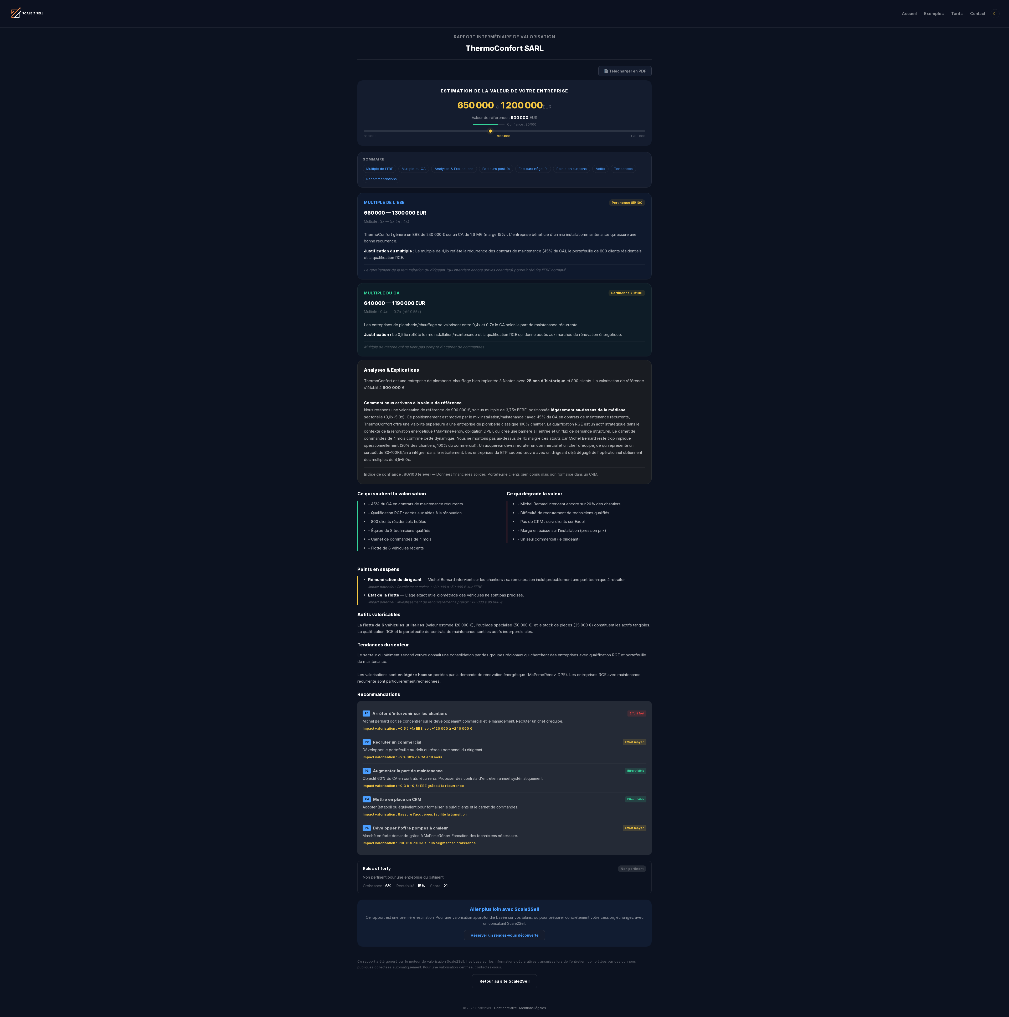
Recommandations (381, 179)
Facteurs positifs (496, 169)
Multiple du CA (414, 169)
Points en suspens (572, 169)
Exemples (934, 13)
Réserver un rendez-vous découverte (504, 935)
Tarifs (957, 13)
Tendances (623, 169)
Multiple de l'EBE (379, 169)
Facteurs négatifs (533, 169)
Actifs (600, 169)
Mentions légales (532, 1008)
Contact (977, 13)
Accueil (909, 13)
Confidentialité (505, 1008)
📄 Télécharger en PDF (625, 71)
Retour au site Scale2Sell (504, 981)
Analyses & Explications (454, 169)
